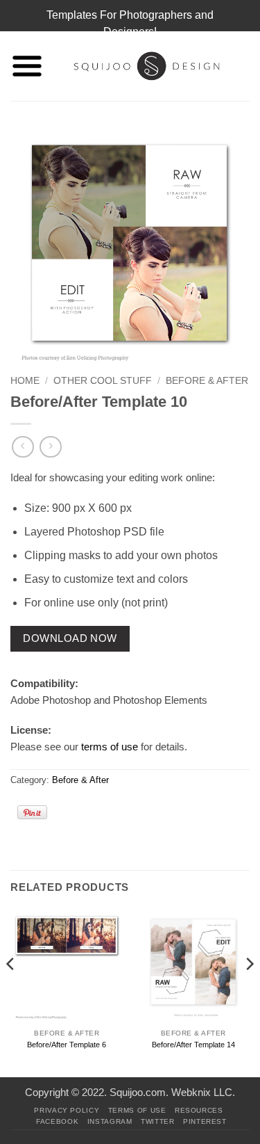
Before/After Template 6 (66, 1044)
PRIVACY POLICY (66, 1110)
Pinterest (205, 1121)
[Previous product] (50, 447)
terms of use (109, 746)
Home (25, 381)
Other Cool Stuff (102, 381)
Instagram (109, 1121)
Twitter (157, 1121)
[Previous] (11, 992)
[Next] (249, 992)
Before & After (207, 381)
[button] (27, 66)
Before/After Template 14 (193, 1044)
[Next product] (22, 447)
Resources (199, 1110)
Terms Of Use (137, 1110)
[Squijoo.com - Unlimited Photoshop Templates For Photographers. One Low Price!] (146, 66)
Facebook (57, 1121)
